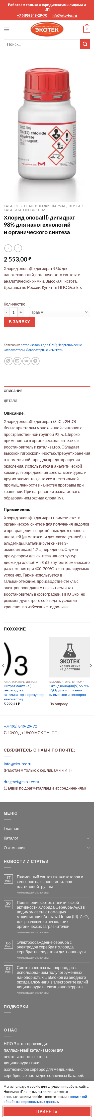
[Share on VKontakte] (26, 361)
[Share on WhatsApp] (8, 361)
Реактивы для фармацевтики (52, 206)
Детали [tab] (10, 401)
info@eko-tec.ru (64, 15)
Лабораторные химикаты (44, 350)
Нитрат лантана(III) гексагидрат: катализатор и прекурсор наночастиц (24, 692)
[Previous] (3, 675)
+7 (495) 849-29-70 (32, 15)
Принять (46, 1111)
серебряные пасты (21, 1075)
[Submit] (85, 44)
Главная (11, 828)
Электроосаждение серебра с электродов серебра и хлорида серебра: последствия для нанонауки (51, 947)
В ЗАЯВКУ (19, 321)
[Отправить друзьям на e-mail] (17, 361)
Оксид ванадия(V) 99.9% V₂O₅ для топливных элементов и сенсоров (69, 690)
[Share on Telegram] (35, 361)
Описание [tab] (13, 391)
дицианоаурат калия (23, 1062)
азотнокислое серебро (24, 1069)
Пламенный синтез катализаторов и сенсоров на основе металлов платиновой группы (50, 881)
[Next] (90, 675)
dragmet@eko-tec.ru (21, 781)
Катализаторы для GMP (26, 210)
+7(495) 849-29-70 (20, 726)
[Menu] (7, 29)
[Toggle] (88, 838)
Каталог (11, 206)
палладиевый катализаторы (30, 1050)
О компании (15, 847)
